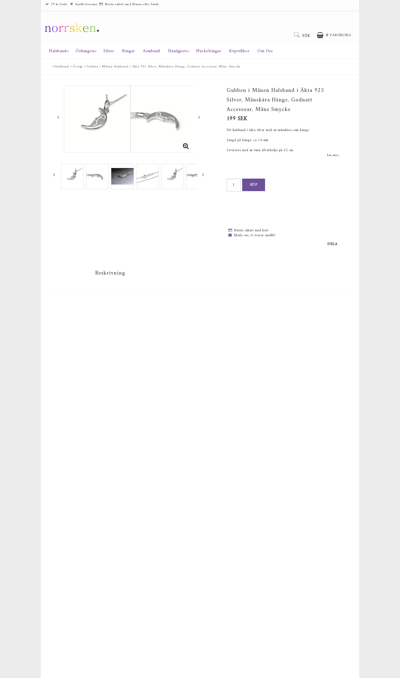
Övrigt (78, 67)
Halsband (57, 51)
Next (199, 117)
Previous (58, 117)
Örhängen (85, 51)
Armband (151, 51)
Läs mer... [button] (333, 155)
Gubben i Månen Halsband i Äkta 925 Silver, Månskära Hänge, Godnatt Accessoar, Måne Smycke (164, 67)
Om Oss (265, 51)
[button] (334, 35)
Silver (108, 51)
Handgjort (177, 51)
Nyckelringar (208, 51)
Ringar (128, 51)
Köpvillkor (239, 51)
